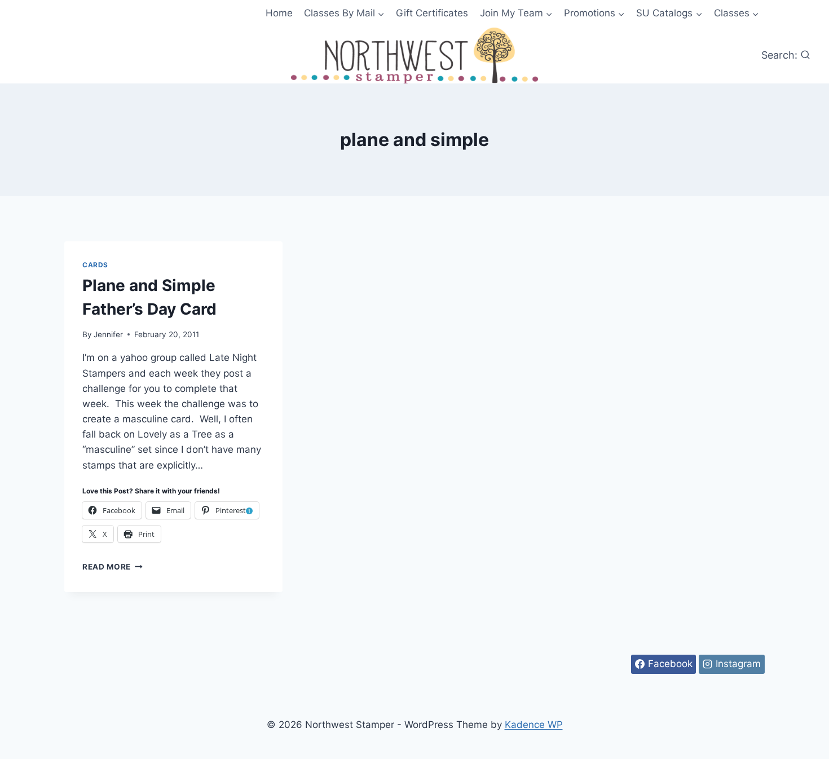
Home (279, 13)
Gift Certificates (432, 13)
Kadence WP (534, 724)
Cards (95, 265)
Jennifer (108, 334)
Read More (112, 566)
